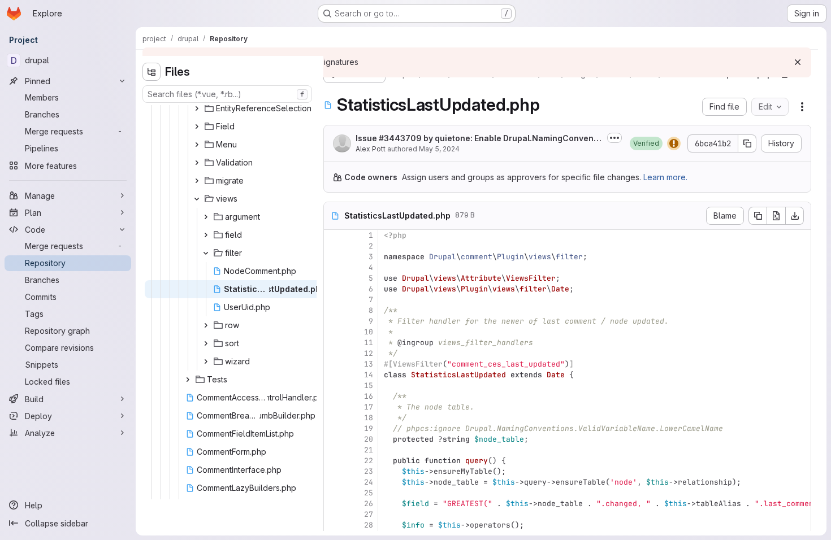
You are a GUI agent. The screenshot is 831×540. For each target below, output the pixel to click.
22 (368, 460)
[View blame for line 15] (333, 385)
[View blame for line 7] (333, 299)
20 (368, 439)
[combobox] (227, 94)
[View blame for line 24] (333, 482)
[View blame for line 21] (333, 450)
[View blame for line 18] (333, 417)
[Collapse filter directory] (206, 253)
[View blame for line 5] (333, 278)
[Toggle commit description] (614, 138)
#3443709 (400, 138)
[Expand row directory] (206, 325)
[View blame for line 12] (333, 353)
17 (368, 407)
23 (368, 471)
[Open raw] (776, 216)
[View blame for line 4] (333, 267)
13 (368, 364)
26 (368, 503)
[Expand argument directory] (206, 217)
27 (368, 514)
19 (368, 428)
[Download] (795, 216)
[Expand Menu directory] (197, 144)
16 (368, 396)
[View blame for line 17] (333, 407)
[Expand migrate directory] (197, 181)
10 (368, 332)
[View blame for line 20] (333, 439)
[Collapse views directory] (197, 199)
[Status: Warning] (674, 143)
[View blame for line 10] (333, 331)
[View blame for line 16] (333, 396)
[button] (646, 143)
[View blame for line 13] (333, 364)
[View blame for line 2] (333, 246)
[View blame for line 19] (333, 428)
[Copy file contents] (757, 216)
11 (368, 342)
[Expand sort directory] (206, 343)
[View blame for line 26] (333, 503)
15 (368, 385)
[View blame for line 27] (333, 514)
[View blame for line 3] (333, 256)
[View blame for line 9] (333, 321)
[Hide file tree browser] (151, 72)
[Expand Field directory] (197, 126)
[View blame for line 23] (333, 471)
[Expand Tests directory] (187, 379)
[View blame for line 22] (333, 460)
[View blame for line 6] (333, 289)
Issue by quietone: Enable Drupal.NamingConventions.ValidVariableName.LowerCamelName (477, 138)
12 (368, 353)
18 (368, 418)
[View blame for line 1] (333, 235)
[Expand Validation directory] (197, 162)
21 (368, 450)
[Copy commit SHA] (747, 143)
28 (368, 525)
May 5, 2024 (439, 149)
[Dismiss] (797, 62)
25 (368, 493)
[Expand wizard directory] (206, 361)
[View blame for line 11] (333, 342)
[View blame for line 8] (333, 310)
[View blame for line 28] (333, 525)
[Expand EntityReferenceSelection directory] (197, 108)
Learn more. (665, 177)
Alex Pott (371, 149)
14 (368, 375)
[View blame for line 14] (333, 374)
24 (368, 482)
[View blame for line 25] (333, 492)
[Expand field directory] (206, 235)
